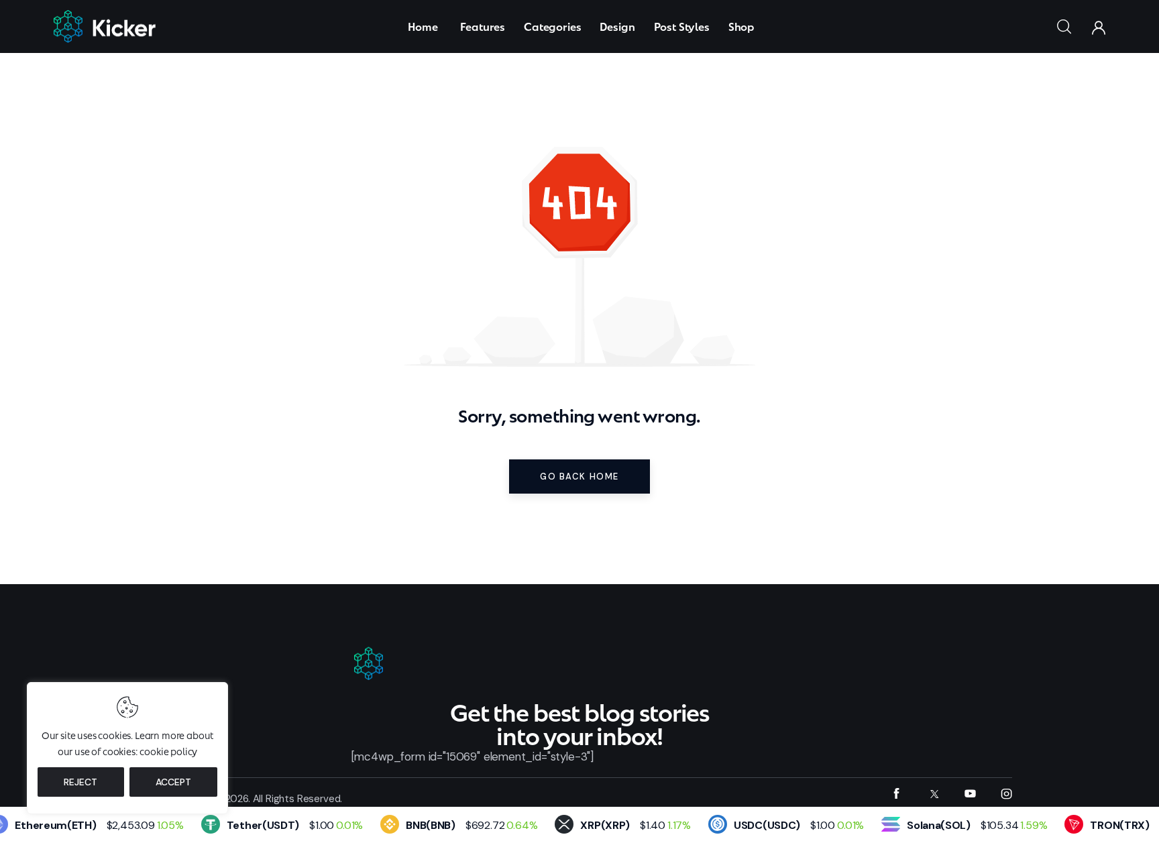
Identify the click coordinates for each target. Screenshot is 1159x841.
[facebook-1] (896, 793)
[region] (127, 748)
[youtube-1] (970, 793)
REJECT (80, 782)
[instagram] (1006, 793)
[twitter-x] (933, 793)
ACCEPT (173, 782)
